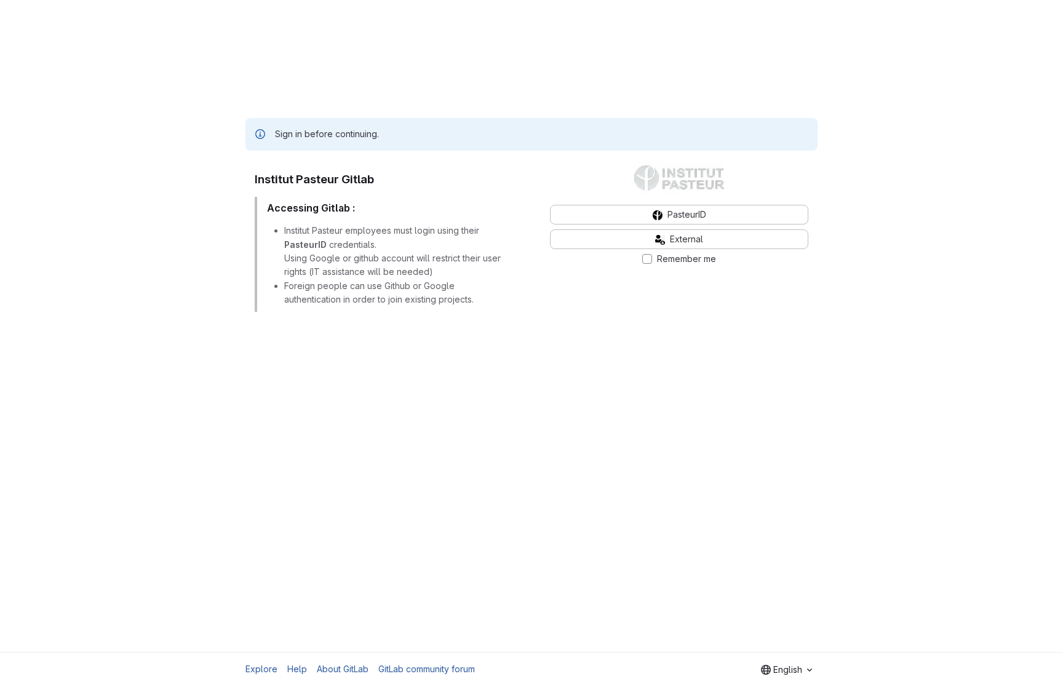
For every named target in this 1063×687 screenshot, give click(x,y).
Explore (261, 669)
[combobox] (786, 669)
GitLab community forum (426, 669)
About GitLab (342, 669)
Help (297, 669)
